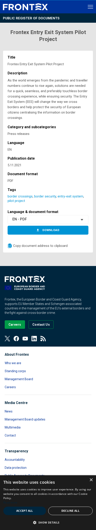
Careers (10, 387)
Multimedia (13, 427)
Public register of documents (31, 18)
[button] (48, 522)
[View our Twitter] (7, 338)
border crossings (20, 196)
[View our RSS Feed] (43, 338)
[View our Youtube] (25, 338)
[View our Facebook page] (16, 338)
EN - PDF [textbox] (19, 219)
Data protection (16, 467)
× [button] (91, 480)
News (9, 411)
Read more (10, 502)
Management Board (19, 379)
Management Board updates (25, 419)
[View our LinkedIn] (34, 338)
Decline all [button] (70, 511)
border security (45, 196)
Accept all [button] (24, 511)
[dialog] (48, 502)
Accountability (15, 459)
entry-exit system (70, 196)
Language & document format (33, 212)
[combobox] (48, 219)
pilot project (16, 201)
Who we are (13, 363)
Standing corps (15, 371)
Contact (10, 435)
